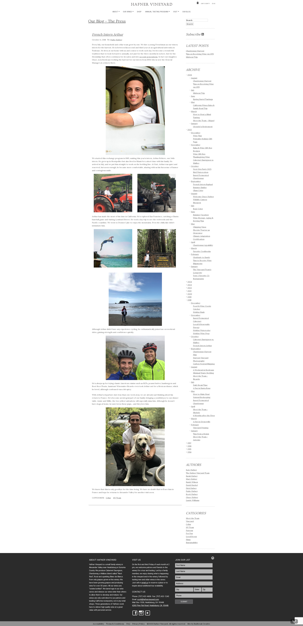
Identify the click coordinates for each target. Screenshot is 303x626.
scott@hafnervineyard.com (148, 599)
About (115, 12)
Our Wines (127, 12)
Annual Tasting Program (156, 12)
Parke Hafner (116, 39)
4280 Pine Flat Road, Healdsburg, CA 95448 (150, 605)
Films (188, 539)
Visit (175, 12)
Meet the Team (192, 518)
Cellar (108, 498)
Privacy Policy (138, 623)
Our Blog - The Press (107, 21)
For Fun (189, 533)
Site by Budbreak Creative (198, 623)
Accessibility (98, 623)
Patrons (189, 530)
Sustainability (192, 542)
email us (144, 583)
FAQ (128, 623)
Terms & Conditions (115, 623)
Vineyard (190, 521)
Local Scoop (191, 536)
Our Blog (186, 12)
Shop (139, 12)
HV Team (117, 498)
